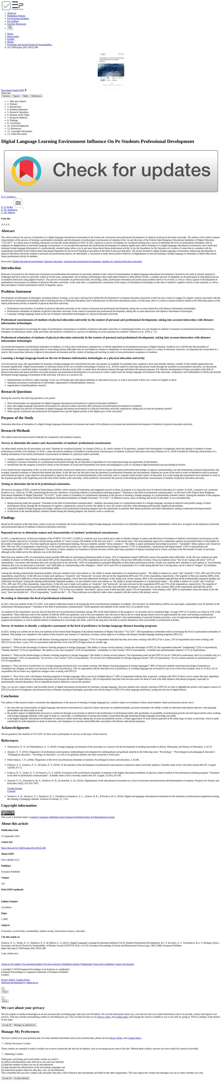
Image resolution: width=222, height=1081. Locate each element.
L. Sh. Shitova (8, 212)
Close (4, 992)
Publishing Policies (16, 16)
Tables (25, 96)
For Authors (13, 21)
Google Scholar (14, 788)
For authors (16, 964)
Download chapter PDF (13, 90)
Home (10, 33)
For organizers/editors (32, 964)
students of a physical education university (122, 261)
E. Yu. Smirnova (9, 209)
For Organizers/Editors (18, 18)
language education (53, 261)
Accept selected (21, 1078)
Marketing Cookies (14, 1054)
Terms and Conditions (103, 964)
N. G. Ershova (8, 197)
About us (11, 13)
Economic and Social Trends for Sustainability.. (29, 44)
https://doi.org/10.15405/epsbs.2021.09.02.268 (23, 848)
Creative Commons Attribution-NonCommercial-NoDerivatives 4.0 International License (72, 817)
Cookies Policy (23, 980)
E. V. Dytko (7, 207)
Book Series (13, 36)
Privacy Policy (8, 980)
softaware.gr (32, 982)
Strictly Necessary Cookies (18, 1043)
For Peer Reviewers (16, 24)
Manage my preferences (24, 1025)
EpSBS (10, 39)
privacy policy (104, 1017)
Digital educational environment (27, 261)
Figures (16, 96)
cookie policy (122, 1017)
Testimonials (86, 964)
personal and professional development (82, 261)
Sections (6, 96)
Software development (12, 982)
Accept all (6, 1025)
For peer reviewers (52, 964)
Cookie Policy (134, 1038)
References (36, 96)
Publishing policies (71, 964)
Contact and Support (124, 964)
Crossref (11, 791)
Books (10, 42)
